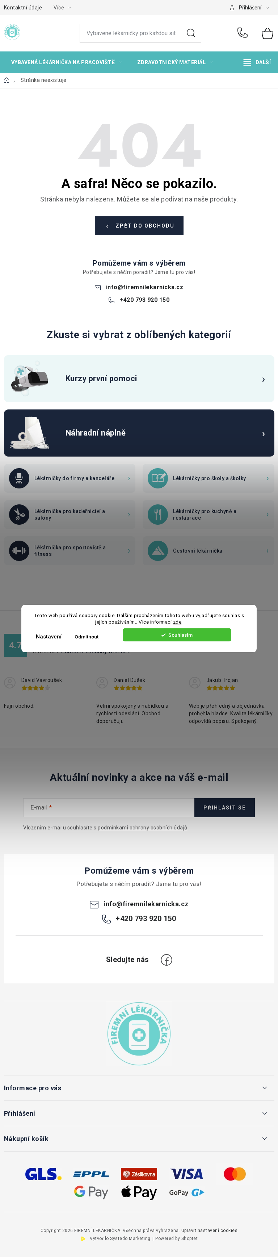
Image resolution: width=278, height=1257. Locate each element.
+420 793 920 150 (244, 33)
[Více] (257, 62)
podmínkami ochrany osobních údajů (143, 828)
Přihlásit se (224, 808)
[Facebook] (166, 960)
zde (177, 622)
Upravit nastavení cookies (209, 1230)
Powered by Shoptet (176, 1238)
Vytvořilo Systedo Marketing (120, 1238)
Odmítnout (86, 637)
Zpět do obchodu (144, 226)
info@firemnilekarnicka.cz (145, 287)
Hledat (191, 33)
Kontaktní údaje (23, 8)
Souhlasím (180, 635)
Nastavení (49, 636)
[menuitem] (67, 62)
